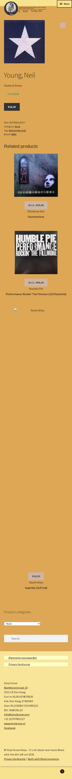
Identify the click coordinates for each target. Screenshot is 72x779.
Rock (17, 126)
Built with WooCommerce (43, 759)
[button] (63, 25)
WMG (13, 134)
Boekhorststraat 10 (16, 687)
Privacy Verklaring (19, 664)
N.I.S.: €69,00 (36, 282)
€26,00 (12, 107)
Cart (55, 770)
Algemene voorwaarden (23, 657)
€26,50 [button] (36, 576)
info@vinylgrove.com (17, 714)
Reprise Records (17, 130)
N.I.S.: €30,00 (36, 205)
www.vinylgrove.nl (14, 723)
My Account (12, 773)
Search (36, 773)
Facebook (9, 728)
